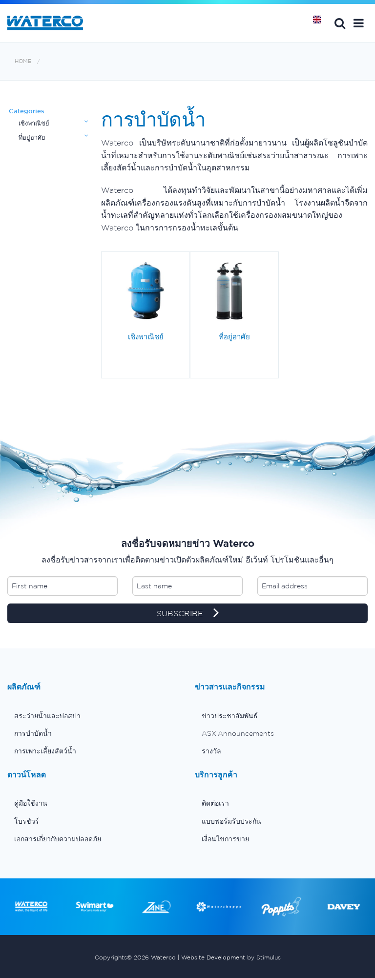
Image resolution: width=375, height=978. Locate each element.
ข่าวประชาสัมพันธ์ (230, 716)
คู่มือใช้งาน (30, 803)
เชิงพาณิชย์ (34, 123)
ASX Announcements (238, 733)
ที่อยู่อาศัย (32, 137)
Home (320, 23)
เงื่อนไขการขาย (225, 839)
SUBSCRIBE (181, 613)
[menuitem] (93, 716)
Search (340, 23)
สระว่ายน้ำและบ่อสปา (47, 716)
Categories (26, 111)
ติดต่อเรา (215, 803)
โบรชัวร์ (26, 821)
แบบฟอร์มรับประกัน (231, 821)
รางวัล (211, 751)
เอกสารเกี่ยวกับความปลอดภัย (57, 839)
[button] (359, 23)
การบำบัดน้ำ (33, 733)
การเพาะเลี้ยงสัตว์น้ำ (45, 751)
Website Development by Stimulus (231, 957)
